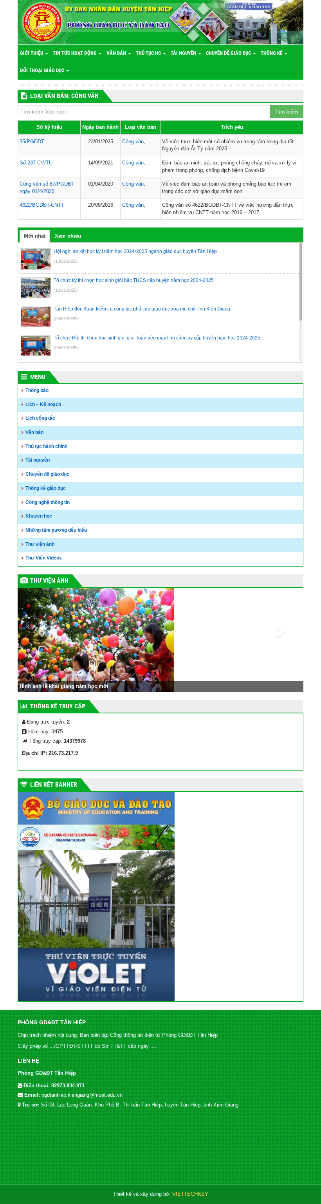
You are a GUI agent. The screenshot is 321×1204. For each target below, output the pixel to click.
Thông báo (37, 390)
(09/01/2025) (66, 318)
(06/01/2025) (66, 347)
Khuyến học (38, 516)
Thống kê (272, 53)
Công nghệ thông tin (47, 502)
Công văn (133, 141)
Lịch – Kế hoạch (43, 404)
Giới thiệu (32, 53)
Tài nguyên (184, 53)
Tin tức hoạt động (75, 53)
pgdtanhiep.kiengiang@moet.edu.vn (82, 1095)
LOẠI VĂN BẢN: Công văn (64, 95)
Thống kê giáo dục (45, 488)
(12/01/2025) (66, 290)
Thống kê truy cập (57, 706)
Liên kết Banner (53, 784)
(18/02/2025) (66, 261)
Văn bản (116, 53)
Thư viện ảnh (39, 544)
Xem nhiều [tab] (68, 236)
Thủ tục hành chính (46, 446)
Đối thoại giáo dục (42, 70)
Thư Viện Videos (43, 558)
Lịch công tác (40, 418)
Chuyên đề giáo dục (229, 53)
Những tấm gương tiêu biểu (56, 530)
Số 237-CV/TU (36, 163)
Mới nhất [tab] (34, 236)
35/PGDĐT (32, 141)
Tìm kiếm (286, 111)
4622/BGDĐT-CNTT (42, 205)
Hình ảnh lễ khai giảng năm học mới (64, 686)
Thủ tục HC (149, 53)
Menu (37, 377)
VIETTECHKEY (190, 1194)
